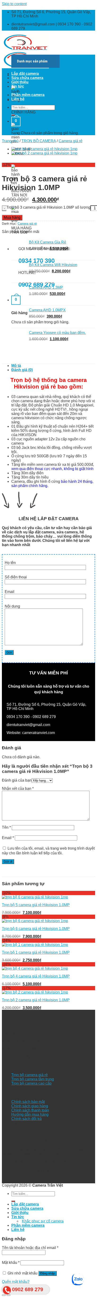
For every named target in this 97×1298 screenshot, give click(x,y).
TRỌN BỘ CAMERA (38, 141)
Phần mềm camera (27, 95)
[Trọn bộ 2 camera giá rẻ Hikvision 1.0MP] (44, 153)
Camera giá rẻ (70, 141)
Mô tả (16, 366)
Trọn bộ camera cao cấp (31, 1083)
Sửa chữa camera (27, 78)
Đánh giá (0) (22, 370)
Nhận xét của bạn (18, 789)
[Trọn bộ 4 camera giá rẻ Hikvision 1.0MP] (44, 149)
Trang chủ (10, 141)
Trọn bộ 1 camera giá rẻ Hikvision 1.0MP (36, 952)
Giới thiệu (19, 82)
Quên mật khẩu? (15, 1282)
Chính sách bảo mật (28, 1102)
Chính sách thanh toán (30, 1110)
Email (8, 838)
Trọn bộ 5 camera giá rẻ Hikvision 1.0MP (36, 905)
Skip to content (14, 4)
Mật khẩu (11, 1263)
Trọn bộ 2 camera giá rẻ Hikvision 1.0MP (36, 1000)
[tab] (53, 366)
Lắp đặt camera (25, 74)
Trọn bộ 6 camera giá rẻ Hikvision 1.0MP (36, 929)
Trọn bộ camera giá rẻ (29, 1075)
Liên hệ (17, 99)
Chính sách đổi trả (26, 1119)
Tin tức (17, 86)
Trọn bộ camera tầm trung (32, 1079)
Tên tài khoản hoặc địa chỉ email (30, 1248)
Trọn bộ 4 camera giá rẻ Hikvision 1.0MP (36, 976)
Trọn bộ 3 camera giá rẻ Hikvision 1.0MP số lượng (48, 207)
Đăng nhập (47, 1273)
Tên (6, 827)
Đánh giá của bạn (17, 780)
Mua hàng (12, 217)
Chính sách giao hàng (29, 1106)
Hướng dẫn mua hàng (29, 1114)
